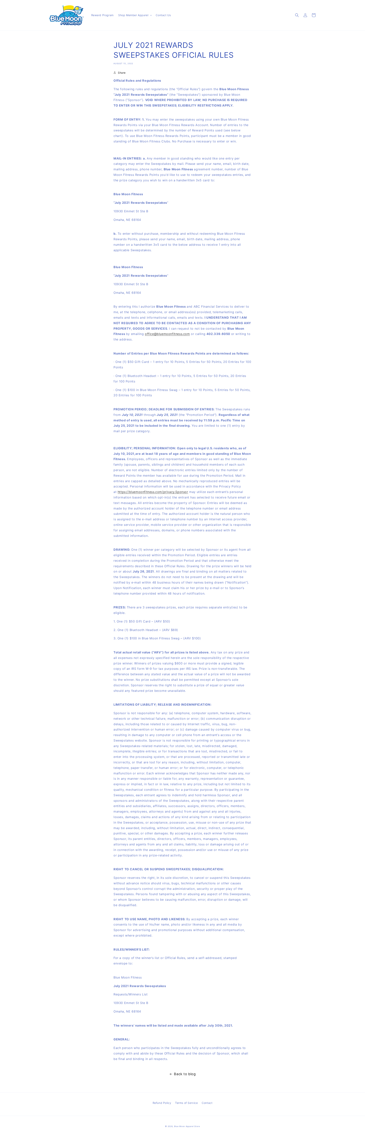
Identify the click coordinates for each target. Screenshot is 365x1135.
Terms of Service (186, 1102)
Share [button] (122, 72)
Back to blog (185, 1074)
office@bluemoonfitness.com (167, 334)
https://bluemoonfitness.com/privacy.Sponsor (153, 492)
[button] (134, 15)
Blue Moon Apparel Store (187, 1126)
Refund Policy (162, 1102)
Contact (207, 1102)
